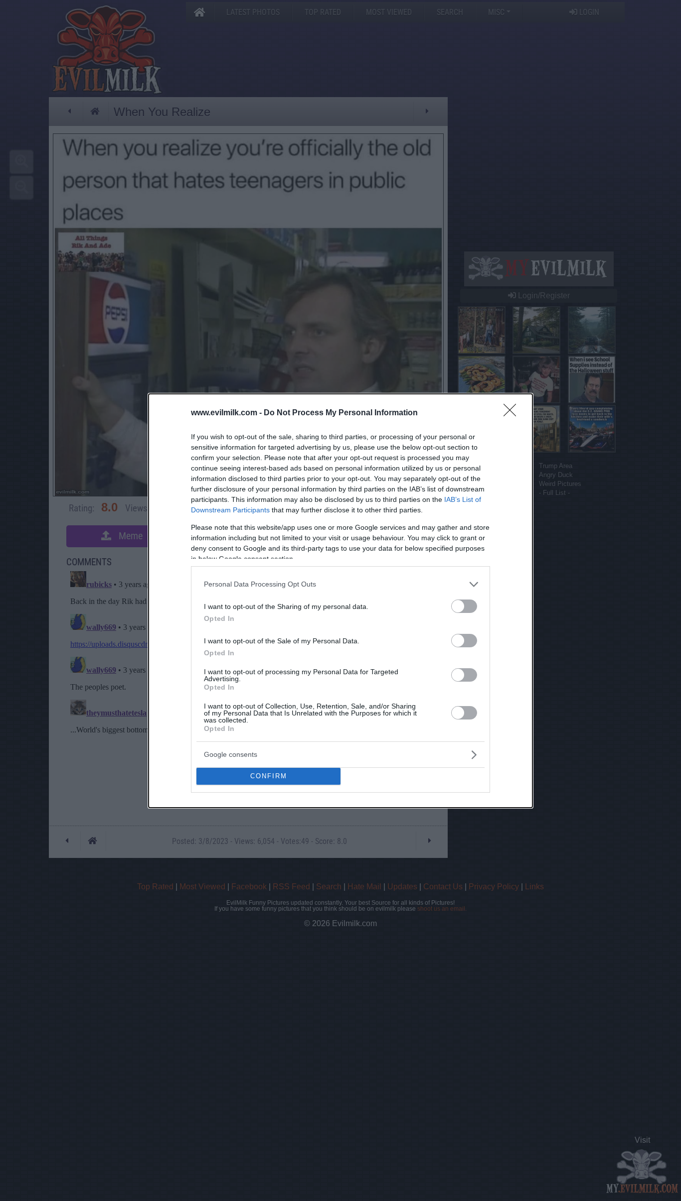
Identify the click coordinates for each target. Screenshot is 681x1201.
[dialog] (340, 601)
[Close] (513, 413)
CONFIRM (268, 776)
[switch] (464, 606)
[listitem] (340, 584)
